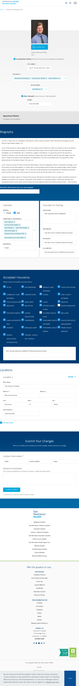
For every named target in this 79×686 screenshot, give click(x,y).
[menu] (75, 3)
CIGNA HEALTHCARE (68, 287)
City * (4, 400)
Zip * (53, 400)
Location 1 (8, 377)
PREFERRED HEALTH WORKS (50, 329)
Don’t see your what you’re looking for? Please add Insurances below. (26, 351)
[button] (30, 78)
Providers (39, 603)
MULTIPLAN (29, 306)
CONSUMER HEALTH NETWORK (50, 322)
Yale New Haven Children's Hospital (39, 525)
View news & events (39, 591)
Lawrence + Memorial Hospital (40, 532)
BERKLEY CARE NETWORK (48, 289)
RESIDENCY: (47, 238)
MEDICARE (10, 306)
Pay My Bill (39, 588)
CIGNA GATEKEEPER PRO (14, 322)
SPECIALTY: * (17, 74)
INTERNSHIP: (47, 229)
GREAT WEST (29, 302)
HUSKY (45, 302)
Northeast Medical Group (39, 556)
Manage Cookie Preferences (39, 623)
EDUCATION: (47, 210)
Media (39, 616)
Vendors (39, 620)
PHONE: (29, 100)
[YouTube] (39, 643)
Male (18, 213)
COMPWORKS (29, 320)
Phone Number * (8, 410)
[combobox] (61, 78)
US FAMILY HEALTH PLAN (49, 315)
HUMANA (10, 328)
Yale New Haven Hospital (39, 549)
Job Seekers (39, 606)
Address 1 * (6, 391)
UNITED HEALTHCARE (29, 315)
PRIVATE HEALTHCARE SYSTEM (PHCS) (12, 338)
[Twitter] (36, 643)
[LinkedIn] (41, 643)
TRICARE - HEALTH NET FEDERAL (31, 337)
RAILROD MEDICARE (68, 306)
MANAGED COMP (31, 328)
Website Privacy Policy (52, 682)
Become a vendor (39, 595)
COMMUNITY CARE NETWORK (13, 296)
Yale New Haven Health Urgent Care (39, 542)
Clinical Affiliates (39, 552)
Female (8, 213)
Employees (39, 610)
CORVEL (45, 295)
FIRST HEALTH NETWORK (66, 296)
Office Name (7, 382)
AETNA (9, 287)
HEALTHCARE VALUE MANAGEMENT (68, 322)
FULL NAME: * (31, 64)
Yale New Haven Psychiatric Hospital (39, 535)
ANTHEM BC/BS (30, 287)
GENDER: (6, 210)
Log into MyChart (39, 585)
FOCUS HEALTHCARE (14, 302)
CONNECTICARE (30, 295)
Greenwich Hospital (39, 529)
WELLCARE (65, 313)
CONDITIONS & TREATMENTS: (12, 219)
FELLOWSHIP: (47, 248)
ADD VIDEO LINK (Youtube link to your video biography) (16, 187)
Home (1, 9)
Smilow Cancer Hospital (39, 539)
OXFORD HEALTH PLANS (49, 307)
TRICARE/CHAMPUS (13, 313)
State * (30, 400)
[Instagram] (44, 643)
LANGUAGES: (7, 244)
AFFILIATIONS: (35, 85)
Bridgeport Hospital (39, 522)
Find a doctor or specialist (39, 578)
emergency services (39, 575)
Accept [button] (70, 678)
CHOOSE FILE (40, 47)
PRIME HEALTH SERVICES (66, 329)
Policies (39, 667)
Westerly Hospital (39, 546)
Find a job (39, 581)
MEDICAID (64, 302)
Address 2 (43, 391)
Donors (39, 613)
